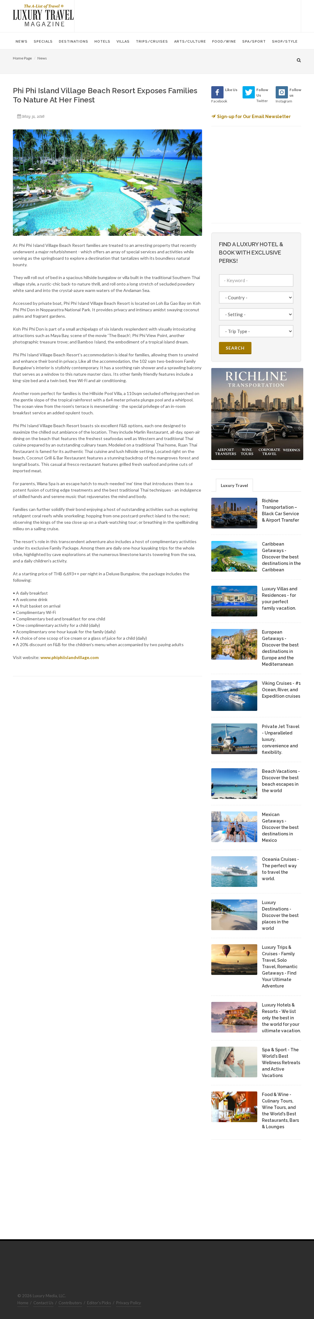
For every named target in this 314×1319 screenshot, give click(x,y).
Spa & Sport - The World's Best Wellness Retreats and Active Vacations (281, 1062)
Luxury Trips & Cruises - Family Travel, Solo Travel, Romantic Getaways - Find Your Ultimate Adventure (279, 966)
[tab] (234, 485)
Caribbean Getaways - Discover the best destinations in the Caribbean (281, 557)
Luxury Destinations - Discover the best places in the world (280, 915)
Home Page (22, 58)
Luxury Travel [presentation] (234, 485)
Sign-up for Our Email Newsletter (254, 116)
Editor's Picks (99, 1302)
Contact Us (43, 1302)
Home (22, 1302)
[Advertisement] (187, 15)
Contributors (70, 1302)
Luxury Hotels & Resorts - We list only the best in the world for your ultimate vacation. (281, 1018)
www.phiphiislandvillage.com (69, 657)
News (42, 58)
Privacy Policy (128, 1302)
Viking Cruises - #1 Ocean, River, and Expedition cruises (281, 690)
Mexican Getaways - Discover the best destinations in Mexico (280, 827)
